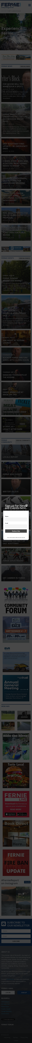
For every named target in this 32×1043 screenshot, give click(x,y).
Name (6, 516)
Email (6, 523)
